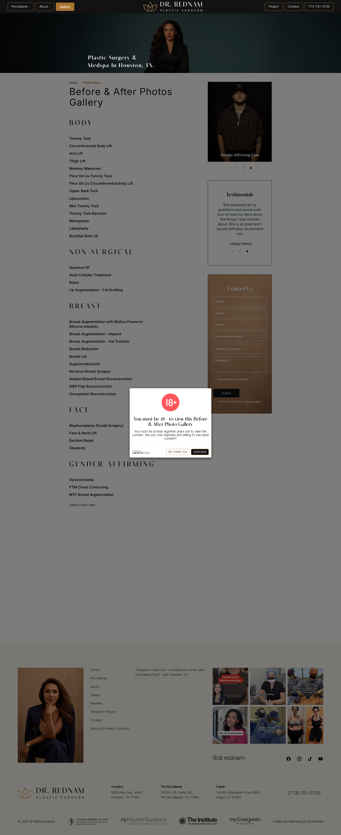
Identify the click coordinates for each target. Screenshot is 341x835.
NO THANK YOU (177, 451)
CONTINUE (199, 451)
